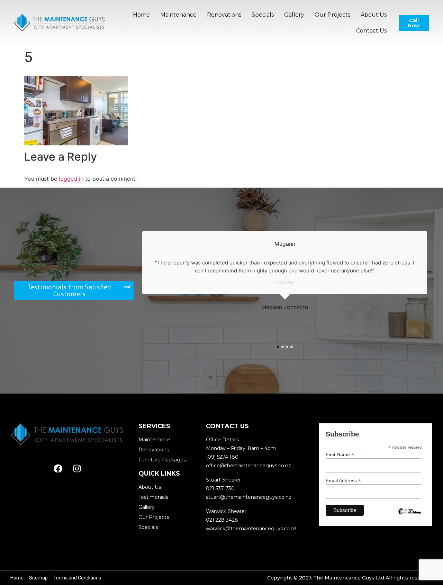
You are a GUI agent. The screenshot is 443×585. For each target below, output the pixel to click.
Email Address (343, 480)
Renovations (224, 14)
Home (141, 14)
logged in (71, 178)
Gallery (294, 14)
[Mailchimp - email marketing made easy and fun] (409, 516)
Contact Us (371, 30)
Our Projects (332, 14)
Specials (263, 14)
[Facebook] (57, 468)
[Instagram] (76, 468)
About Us (374, 14)
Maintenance (178, 14)
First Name (340, 454)
